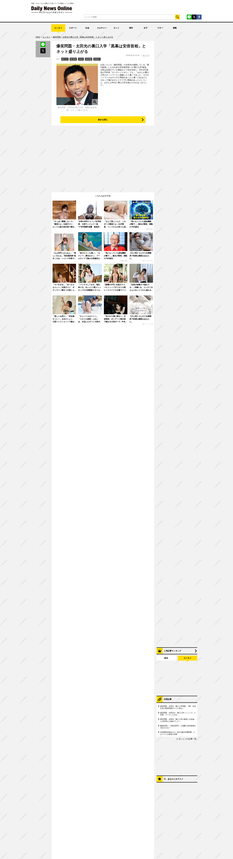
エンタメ (58, 28)
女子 (146, 28)
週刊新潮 (73, 59)
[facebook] (199, 17)
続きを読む (103, 120)
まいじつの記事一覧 (187, 739)
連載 (175, 28)
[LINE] (189, 17)
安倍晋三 (97, 59)
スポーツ (73, 28)
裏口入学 (65, 59)
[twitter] (194, 17)
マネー (160, 28)
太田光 (81, 59)
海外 (131, 28)
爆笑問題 (89, 59)
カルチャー (102, 28)
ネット (116, 28)
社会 (87, 28)
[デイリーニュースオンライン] (51, 8)
